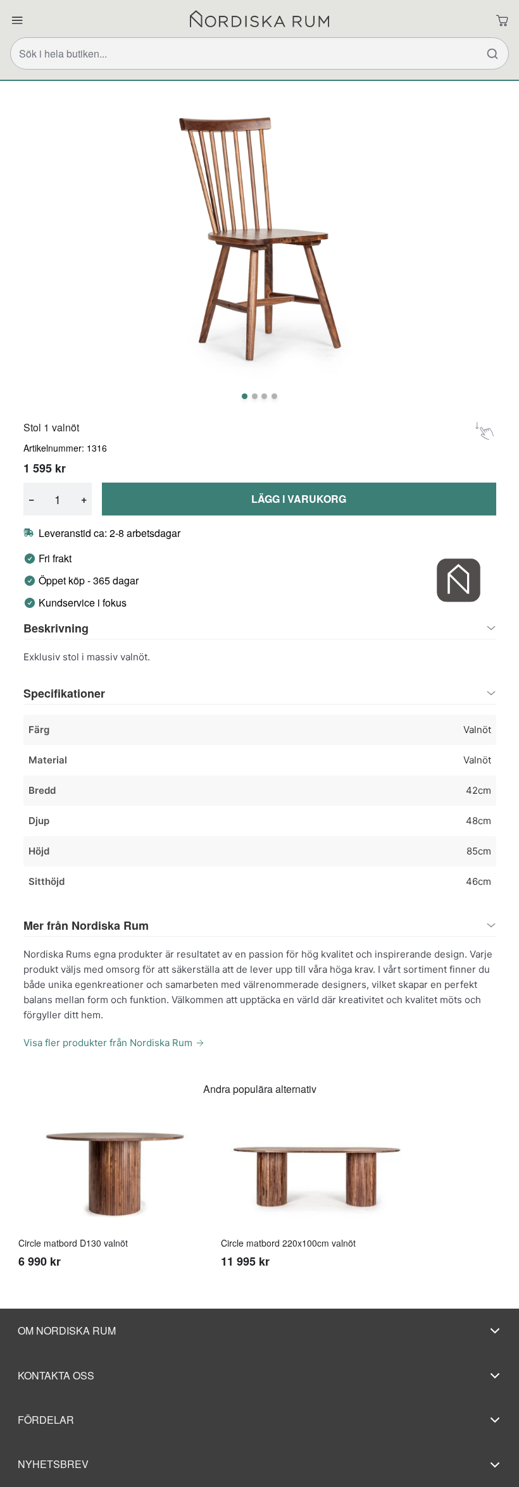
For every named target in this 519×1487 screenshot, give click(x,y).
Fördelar (46, 1419)
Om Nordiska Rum (67, 1330)
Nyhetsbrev (53, 1464)
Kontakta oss (56, 1375)
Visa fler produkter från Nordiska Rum (107, 1043)
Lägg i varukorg (298, 498)
